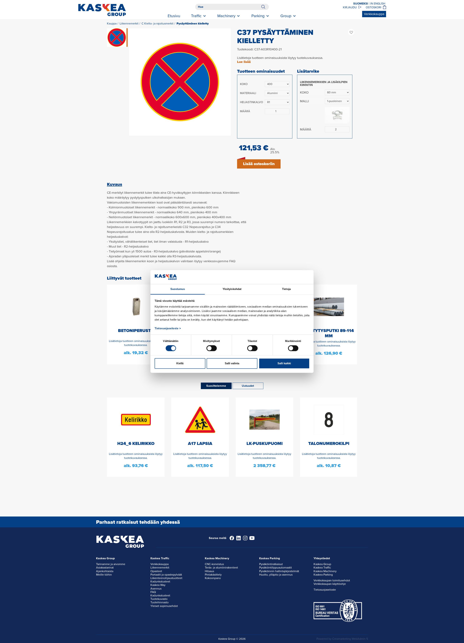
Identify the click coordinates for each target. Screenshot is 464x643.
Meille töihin (104, 574)
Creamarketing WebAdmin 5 (350, 639)
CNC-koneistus (214, 564)
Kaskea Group (322, 564)
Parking (258, 16)
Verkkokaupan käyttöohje (330, 584)
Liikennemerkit (129, 23)
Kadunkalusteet (160, 581)
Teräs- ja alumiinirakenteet (221, 567)
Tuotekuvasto (158, 599)
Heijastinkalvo (251, 102)
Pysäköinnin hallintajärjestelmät (279, 571)
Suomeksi (360, 3)
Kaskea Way (157, 585)
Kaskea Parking (323, 574)
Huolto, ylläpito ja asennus (276, 574)
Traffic (196, 16)
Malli (304, 101)
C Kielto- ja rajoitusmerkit (157, 23)
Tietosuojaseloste (325, 590)
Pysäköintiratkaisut (271, 564)
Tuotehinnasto (159, 602)
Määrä (245, 111)
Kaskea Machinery (325, 571)
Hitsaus (209, 571)
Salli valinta (232, 363)
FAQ (153, 592)
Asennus (155, 588)
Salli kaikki (284, 363)
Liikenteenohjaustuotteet (166, 578)
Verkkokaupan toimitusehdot (332, 580)
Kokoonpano (213, 578)
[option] (179, 82)
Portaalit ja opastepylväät (166, 574)
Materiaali (248, 93)
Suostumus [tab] (177, 289)
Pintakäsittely (213, 574)
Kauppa (112, 23)
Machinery (226, 16)
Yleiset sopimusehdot (164, 606)
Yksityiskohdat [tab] (232, 289)
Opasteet (156, 571)
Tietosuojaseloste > (168, 328)
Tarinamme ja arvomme (110, 564)
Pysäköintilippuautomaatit (275, 567)
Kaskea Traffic (322, 567)
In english (377, 3)
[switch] (211, 348)
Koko (244, 84)
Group (285, 16)
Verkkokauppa (374, 14)
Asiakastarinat (105, 567)
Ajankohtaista (104, 571)
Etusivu (174, 16)
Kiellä (179, 363)
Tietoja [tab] (286, 289)
